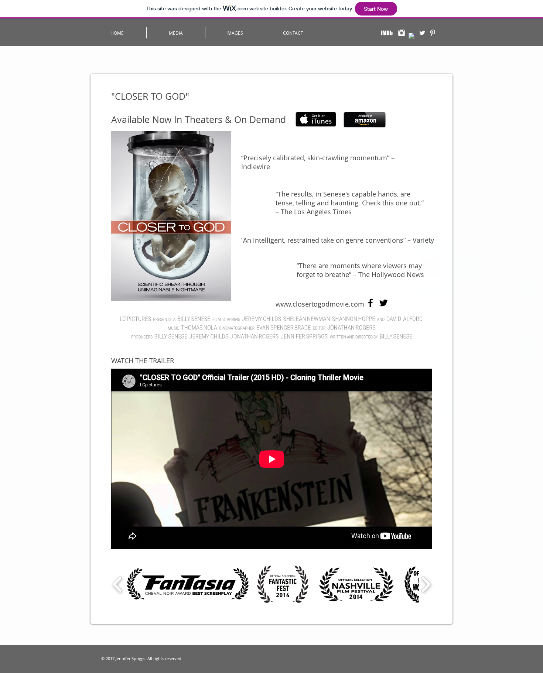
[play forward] (425, 584)
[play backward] (117, 584)
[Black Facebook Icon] (370, 302)
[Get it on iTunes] (316, 119)
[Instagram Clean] (401, 33)
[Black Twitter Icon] (383, 302)
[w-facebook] (412, 36)
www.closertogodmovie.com (320, 304)
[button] (176, 32)
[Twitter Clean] (422, 33)
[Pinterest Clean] (432, 33)
